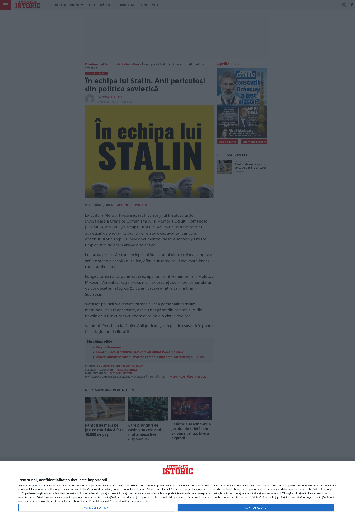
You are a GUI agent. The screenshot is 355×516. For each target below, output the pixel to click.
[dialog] (177, 488)
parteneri (37, 485)
